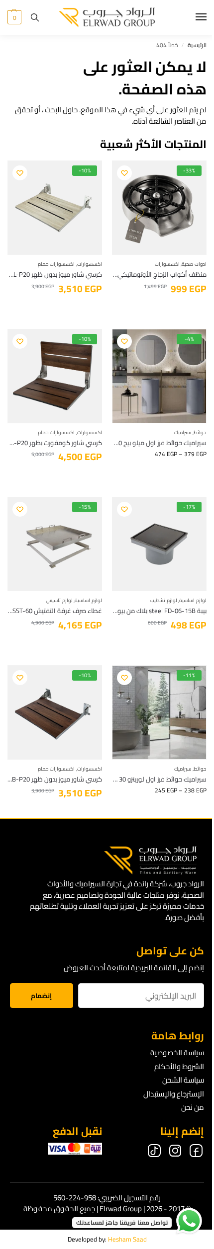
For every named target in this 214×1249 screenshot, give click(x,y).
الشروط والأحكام (179, 1066)
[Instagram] (175, 1152)
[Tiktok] (154, 1152)
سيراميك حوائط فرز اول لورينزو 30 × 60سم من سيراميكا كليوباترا (159, 779)
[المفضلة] (124, 172)
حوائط (200, 432)
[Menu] (192, 17)
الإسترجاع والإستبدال (173, 1094)
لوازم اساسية (193, 600)
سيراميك (182, 432)
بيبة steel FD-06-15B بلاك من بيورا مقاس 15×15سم (159, 611)
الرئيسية (197, 45)
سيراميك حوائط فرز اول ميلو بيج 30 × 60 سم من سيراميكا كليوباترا (159, 443)
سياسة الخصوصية (177, 1052)
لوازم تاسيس (59, 600)
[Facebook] (196, 1152)
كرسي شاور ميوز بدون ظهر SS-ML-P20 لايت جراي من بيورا (54, 275)
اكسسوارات (167, 264)
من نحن (192, 1107)
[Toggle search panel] (35, 17)
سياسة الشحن (183, 1080)
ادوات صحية (194, 264)
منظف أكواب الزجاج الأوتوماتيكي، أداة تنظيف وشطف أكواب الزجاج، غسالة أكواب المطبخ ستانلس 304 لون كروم (159, 275)
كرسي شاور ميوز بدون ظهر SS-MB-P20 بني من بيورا (54, 779)
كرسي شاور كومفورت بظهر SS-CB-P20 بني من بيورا (54, 443)
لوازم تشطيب (163, 600)
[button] (14, 17)
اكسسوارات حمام (56, 264)
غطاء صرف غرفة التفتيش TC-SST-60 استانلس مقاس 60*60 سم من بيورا (54, 611)
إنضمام (41, 996)
